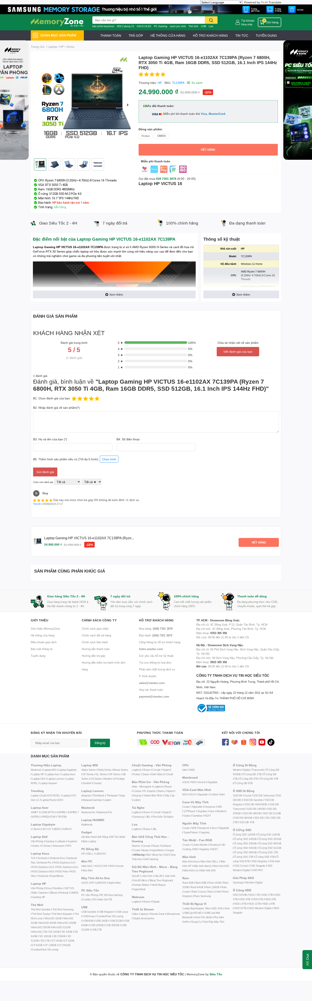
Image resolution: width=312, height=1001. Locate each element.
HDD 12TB (254, 903)
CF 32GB (69, 940)
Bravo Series (121, 769)
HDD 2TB (267, 894)
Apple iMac (114, 882)
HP (160, 82)
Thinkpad (112, 795)
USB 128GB (96, 925)
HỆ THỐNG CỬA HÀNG (168, 35)
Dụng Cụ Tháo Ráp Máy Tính (208, 921)
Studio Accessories (143, 918)
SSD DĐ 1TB (261, 817)
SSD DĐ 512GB (272, 813)
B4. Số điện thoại (128, 439)
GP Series (114, 774)
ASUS (98, 866)
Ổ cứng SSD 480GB (270, 843)
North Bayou (159, 884)
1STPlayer (189, 811)
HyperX (167, 769)
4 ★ (120, 349)
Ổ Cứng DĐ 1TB (252, 774)
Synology (238, 882)
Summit (87, 783)
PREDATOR (48, 816)
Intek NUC (87, 866)
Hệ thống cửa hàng (42, 635)
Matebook (86, 824)
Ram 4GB (187, 882)
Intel (184, 769)
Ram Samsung (202, 896)
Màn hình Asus (190, 861)
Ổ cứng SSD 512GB (270, 847)
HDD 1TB (254, 894)
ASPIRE (61, 812)
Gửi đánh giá (45, 472)
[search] (211, 20)
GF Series (88, 774)
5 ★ (120, 342)
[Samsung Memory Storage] (156, 9)
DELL (90, 853)
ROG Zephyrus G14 (64, 862)
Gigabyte (212, 782)
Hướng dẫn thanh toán (96, 649)
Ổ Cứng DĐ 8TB (243, 783)
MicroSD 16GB (53, 918)
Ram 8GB (201, 882)
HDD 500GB (240, 894)
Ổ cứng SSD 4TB (264, 856)
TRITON (62, 816)
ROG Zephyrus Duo (67, 867)
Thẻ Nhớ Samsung (63, 909)
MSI (112, 866)
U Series (35, 829)
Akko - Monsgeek (141, 786)
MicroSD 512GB (61, 927)
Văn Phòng (37, 841)
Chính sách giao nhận (95, 628)
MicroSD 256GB (41, 927)
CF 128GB (50, 945)
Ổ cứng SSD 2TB (243, 856)
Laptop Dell (38, 778)
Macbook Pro (104, 812)
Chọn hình (109, 459)
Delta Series (105, 769)
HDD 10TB (240, 903)
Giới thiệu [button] (39, 620)
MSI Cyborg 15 (125, 26)
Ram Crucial (199, 891)
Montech (221, 811)
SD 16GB (54, 931)
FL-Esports (149, 791)
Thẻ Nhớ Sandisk (40, 909)
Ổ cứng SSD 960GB (245, 852)
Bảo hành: (155, 635)
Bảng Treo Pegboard (161, 880)
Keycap (137, 795)
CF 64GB (37, 945)
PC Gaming (160, 26)
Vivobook (43, 875)
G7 (49, 829)
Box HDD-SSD (214, 908)
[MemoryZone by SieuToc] (57, 22)
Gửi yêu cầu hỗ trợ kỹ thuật (156, 655)
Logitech (136, 769)
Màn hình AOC (221, 866)
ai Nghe (168, 816)
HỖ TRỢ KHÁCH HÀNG (210, 35)
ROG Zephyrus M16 (43, 871)
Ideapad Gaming (92, 800)
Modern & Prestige (114, 778)
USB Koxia (89, 916)
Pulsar (136, 774)
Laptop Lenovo (55, 778)
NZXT (208, 815)
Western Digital (241, 769)
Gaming (49, 841)
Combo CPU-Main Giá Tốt (97, 899)
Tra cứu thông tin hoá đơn (155, 662)
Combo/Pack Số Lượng (45, 949)
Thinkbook (98, 795)
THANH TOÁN (110, 35)
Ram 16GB (214, 882)
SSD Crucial (241, 865)
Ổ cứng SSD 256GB (245, 843)
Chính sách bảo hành (95, 642)
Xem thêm (116, 294)
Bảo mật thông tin (42, 649)
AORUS (67, 829)
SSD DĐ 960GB (243, 817)
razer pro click (178, 26)
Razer (146, 769)
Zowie (145, 774)
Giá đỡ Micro (140, 880)
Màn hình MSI (208, 870)
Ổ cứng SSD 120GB (244, 834)
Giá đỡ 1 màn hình (142, 875)
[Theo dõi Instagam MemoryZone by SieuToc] (252, 741)
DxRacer (166, 845)
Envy (48, 888)
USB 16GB (102, 920)
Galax (187, 815)
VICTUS (69, 888)
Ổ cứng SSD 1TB (268, 852)
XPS (68, 845)
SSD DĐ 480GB (252, 813)
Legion (107, 800)
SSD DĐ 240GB (256, 808)
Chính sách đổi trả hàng (96, 635)
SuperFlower (191, 832)
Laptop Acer (52, 774)
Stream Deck (157, 913)
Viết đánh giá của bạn (238, 351)
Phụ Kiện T (158, 816)
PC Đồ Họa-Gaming (111, 895)
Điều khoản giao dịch (43, 642)
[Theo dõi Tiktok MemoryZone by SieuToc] (270, 741)
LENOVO (101, 853)
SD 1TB (45, 940)
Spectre (43, 892)
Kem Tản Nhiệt (203, 917)
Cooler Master (141, 850)
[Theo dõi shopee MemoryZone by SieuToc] (243, 741)
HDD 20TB (240, 908)
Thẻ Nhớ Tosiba (41, 913)
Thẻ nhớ (193, 26)
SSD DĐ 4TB (246, 822)
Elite (34, 892)
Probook (64, 892)
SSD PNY (257, 870)
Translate (275, 2)
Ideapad (86, 795)
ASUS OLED (144, 26)
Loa (211, 26)
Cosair (186, 806)
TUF (33, 858)
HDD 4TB (244, 899)
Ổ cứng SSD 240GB (245, 839)
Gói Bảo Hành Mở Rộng (94, 836)
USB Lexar (122, 911)
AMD (192, 769)
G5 (44, 829)
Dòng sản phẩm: (151, 129)
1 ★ (120, 367)
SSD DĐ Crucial (242, 795)
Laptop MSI (49, 769)
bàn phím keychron (103, 26)
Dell (153, 774)
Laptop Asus (68, 774)
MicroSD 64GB (47, 922)
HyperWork (157, 850)
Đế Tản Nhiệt (117, 836)
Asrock (120, 866)
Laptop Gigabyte (67, 769)
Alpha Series (88, 769)
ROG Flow (62, 871)
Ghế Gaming (151, 859)
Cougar (170, 850)
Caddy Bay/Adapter (193, 908)
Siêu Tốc (215, 974)
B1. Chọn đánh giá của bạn (51, 398)
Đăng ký (100, 743)
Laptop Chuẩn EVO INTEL (45, 795)
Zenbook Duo (57, 858)
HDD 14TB (269, 903)
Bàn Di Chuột (165, 774)
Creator (97, 783)
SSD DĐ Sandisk (253, 800)
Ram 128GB (212, 887)
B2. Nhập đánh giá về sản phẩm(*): (56, 407)
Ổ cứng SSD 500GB (245, 847)
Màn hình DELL (209, 861)
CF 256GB (64, 945)
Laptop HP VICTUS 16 (160, 183)
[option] (83, 105)
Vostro (35, 845)
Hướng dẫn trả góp (93, 655)
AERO (56, 829)
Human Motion (141, 884)
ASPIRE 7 (73, 812)
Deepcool (209, 806)
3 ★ (120, 355)
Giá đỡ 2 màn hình (165, 875)
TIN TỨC (241, 35)
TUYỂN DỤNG (266, 35)
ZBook (53, 892)
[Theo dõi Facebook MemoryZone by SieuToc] (225, 741)
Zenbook (43, 858)
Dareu (161, 791)
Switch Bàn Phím (153, 795)
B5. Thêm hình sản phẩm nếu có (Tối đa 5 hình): (74, 459)
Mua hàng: (156, 628)
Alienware (58, 845)
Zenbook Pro (44, 862)
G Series (46, 845)
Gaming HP (38, 897)
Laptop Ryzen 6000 (52, 800)
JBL (148, 816)
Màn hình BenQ (202, 866)
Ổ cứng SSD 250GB (270, 839)
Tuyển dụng (38, 655)
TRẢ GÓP (136, 35)
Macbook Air (88, 812)
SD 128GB (45, 936)
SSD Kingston (259, 861)
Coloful (214, 794)
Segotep (202, 811)
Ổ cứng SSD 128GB (268, 834)
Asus (212, 811)
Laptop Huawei (48, 783)
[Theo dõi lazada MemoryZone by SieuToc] (234, 741)
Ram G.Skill (214, 891)
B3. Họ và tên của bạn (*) (50, 439)
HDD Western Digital (259, 908)
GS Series (96, 778)
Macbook (36, 769)
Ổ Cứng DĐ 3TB (248, 778)
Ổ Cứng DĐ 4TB (269, 778)
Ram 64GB (197, 887)
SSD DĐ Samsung (263, 795)
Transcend (258, 769)
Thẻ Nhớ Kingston (62, 913)
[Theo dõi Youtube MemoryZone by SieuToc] (261, 741)
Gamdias (197, 815)
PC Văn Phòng (89, 895)
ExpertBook (56, 875)
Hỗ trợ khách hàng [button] (156, 620)
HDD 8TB (270, 899)
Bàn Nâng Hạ (154, 854)
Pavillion (58, 888)
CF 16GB (57, 940)
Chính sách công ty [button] (99, 620)
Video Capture (140, 913)
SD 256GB (59, 936)
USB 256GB (112, 925)
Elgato (156, 901)
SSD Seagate (257, 865)
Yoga (122, 795)
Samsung (138, 816)
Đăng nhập (246, 24)
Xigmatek (197, 806)
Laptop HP (38, 774)
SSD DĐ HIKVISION (256, 804)
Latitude (60, 841)
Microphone (173, 913)
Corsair (156, 769)
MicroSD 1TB (39, 931)
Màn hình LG (191, 870)
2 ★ (120, 361)
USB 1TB (96, 929)
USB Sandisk (88, 911)
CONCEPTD (47, 812)
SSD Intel (274, 861)
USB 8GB (88, 920)
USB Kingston (106, 911)
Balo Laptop (89, 841)
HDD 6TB (257, 899)
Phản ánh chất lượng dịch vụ (157, 669)
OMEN (74, 892)
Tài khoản (247, 20)
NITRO (36, 816)
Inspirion (72, 841)
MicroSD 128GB (67, 922)
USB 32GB (116, 920)
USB (203, 26)
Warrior (136, 845)
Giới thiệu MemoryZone (45, 628)
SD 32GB (67, 931)
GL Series (101, 774)
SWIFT (34, 812)
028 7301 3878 (166, 178)
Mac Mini (88, 870)
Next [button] (127, 105)
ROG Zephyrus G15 (43, 867)
